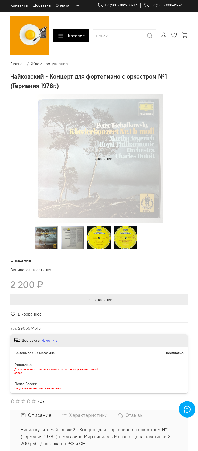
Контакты (19, 5)
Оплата (62, 5)
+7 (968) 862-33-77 (121, 5)
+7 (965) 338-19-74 (167, 5)
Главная (17, 63)
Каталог (76, 36)
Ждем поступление (49, 63)
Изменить (49, 340)
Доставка (42, 5)
